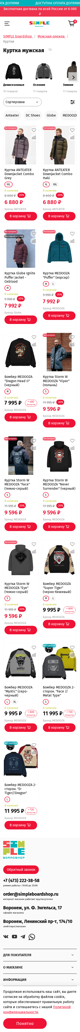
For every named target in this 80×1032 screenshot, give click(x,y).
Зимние (68, 85)
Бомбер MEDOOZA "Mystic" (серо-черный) (18, 691)
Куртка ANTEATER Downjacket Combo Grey (19, 174)
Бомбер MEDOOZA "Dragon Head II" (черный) (18, 381)
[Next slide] (73, 77)
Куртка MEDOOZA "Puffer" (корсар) (56, 275)
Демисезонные (13, 85)
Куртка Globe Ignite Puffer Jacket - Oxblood (19, 277)
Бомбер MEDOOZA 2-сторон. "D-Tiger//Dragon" (20, 789)
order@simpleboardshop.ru (30, 894)
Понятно (25, 1023)
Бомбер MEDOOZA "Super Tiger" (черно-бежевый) (57, 588)
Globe (51, 115)
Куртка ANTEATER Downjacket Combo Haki (57, 174)
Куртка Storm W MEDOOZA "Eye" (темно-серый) (16, 588)
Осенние (39, 85)
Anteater (12, 115)
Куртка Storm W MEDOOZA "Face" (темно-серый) (17, 484)
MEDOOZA (70, 115)
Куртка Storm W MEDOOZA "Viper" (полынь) (56, 381)
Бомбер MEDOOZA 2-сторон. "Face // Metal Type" (59, 691)
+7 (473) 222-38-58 (21, 880)
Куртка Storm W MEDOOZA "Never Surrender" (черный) (59, 484)
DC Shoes (33, 115)
